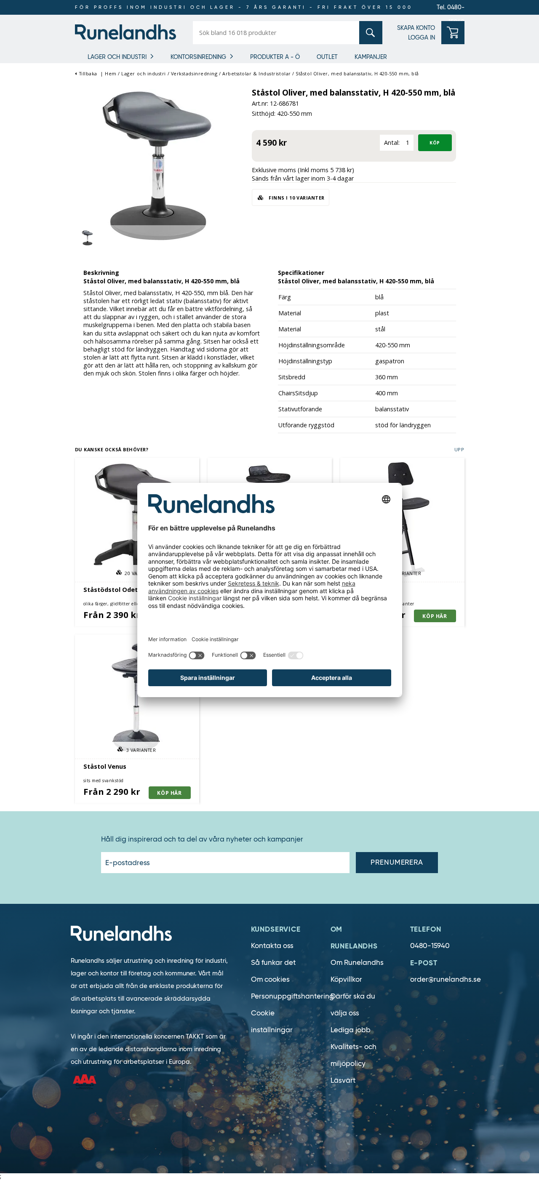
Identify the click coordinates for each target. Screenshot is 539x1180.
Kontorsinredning (198, 57)
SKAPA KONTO (416, 28)
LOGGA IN (421, 37)
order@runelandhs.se (445, 979)
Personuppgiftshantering (292, 996)
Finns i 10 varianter (296, 197)
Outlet (327, 57)
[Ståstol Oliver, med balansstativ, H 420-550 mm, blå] (159, 166)
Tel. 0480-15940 (450, 9)
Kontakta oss (272, 945)
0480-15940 (430, 945)
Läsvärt (343, 1080)
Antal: (392, 143)
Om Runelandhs (357, 962)
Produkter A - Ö (275, 57)
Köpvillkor (346, 979)
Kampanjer (371, 57)
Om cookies (270, 979)
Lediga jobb (351, 1030)
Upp (459, 449)
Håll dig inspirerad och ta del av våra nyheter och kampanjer (202, 839)
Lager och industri (117, 57)
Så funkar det (273, 962)
